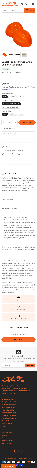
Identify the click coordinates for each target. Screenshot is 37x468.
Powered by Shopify (26, 458)
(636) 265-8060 (12, 386)
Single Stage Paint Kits (9, 418)
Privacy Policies (7, 432)
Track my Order (7, 443)
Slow (20, 96)
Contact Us (9, 466)
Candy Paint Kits (7, 399)
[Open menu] (33, 4)
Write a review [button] (18, 339)
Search (31, 10)
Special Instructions (8, 128)
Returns (4, 438)
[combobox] (18, 10)
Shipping (5, 435)
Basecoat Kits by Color (9, 413)
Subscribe (30, 365)
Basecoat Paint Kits (8, 407)
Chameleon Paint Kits (9, 415)
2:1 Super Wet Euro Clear (11, 107)
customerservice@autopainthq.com (18, 391)
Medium (12, 96)
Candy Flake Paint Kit (9, 404)
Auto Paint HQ (14, 458)
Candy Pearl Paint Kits (9, 402)
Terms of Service (7, 440)
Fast (4, 96)
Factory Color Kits (8, 410)
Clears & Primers (7, 421)
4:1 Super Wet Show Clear (11, 103)
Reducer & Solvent (8, 423)
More (3, 426)
